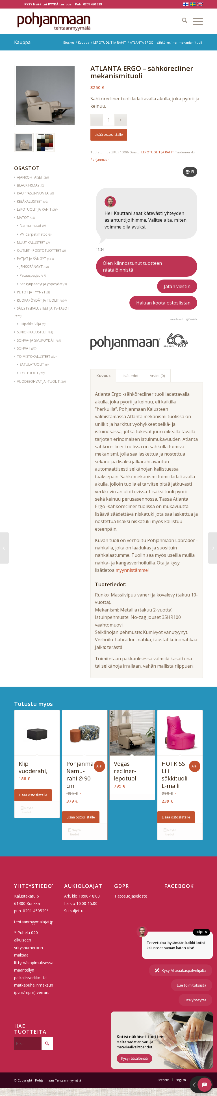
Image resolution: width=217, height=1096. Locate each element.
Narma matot (30, 225)
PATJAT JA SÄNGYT (31, 258)
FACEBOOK (179, 886)
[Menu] (195, 21)
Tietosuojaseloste (130, 896)
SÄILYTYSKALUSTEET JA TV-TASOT (43, 308)
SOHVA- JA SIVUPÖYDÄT (36, 340)
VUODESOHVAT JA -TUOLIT (38, 381)
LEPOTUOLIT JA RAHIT (34, 209)
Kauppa (22, 42)
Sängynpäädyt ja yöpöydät (41, 284)
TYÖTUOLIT (29, 373)
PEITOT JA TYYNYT (31, 292)
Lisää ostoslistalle (109, 134)
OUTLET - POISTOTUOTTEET (39, 250)
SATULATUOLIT (32, 364)
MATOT (23, 217)
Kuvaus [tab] (103, 375)
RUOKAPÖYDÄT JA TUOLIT (38, 300)
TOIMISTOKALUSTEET (33, 356)
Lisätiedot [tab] (130, 375)
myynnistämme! (132, 570)
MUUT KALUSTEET (31, 242)
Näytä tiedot (27, 810)
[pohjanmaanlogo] (54, 21)
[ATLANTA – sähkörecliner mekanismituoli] (212, 548)
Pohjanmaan (99, 159)
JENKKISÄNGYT (31, 266)
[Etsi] (181, 21)
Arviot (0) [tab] (157, 375)
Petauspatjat (30, 275)
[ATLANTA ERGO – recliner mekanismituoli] (4, 548)
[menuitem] (181, 21)
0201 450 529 (92, 4)
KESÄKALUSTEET (29, 201)
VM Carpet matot (33, 234)
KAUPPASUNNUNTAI (33, 193)
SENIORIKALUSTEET (32, 332)
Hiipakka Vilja (30, 323)
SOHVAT (23, 348)
